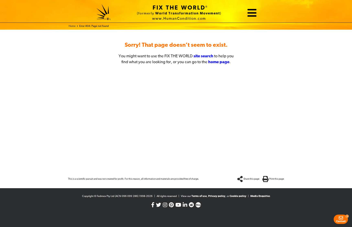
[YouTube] (178, 205)
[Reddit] (191, 205)
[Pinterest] (171, 205)
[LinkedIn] (185, 205)
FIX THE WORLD (179, 8)
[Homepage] (104, 13)
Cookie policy (238, 196)
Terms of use (199, 196)
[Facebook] (152, 205)
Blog (198, 205)
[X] (158, 205)
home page (218, 62)
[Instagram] (165, 205)
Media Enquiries (260, 196)
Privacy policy (216, 196)
